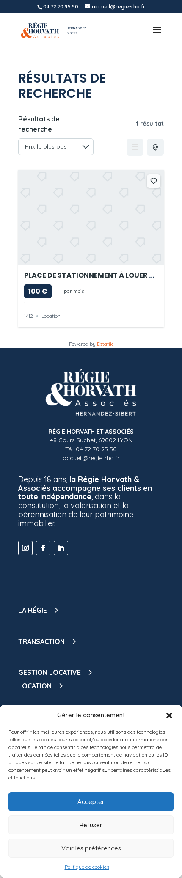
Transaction (41, 641)
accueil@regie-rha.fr (91, 458)
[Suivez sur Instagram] (25, 548)
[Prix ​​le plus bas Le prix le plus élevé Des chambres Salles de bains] (56, 146)
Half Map (155, 147)
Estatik (105, 344)
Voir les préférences (91, 848)
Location (51, 316)
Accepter (91, 802)
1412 (28, 316)
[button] (169, 715)
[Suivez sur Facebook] (43, 548)
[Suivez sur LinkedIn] (61, 548)
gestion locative (49, 672)
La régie (32, 610)
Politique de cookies (87, 867)
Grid (135, 147)
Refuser (91, 825)
